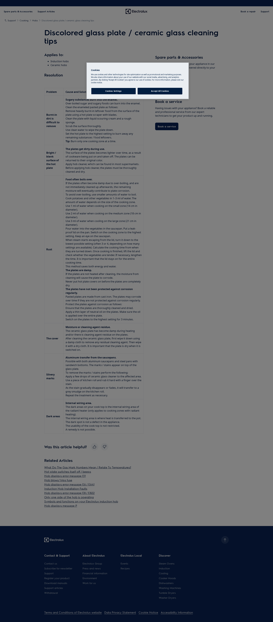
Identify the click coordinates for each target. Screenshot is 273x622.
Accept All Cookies (160, 91)
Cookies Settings (113, 91)
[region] (137, 80)
